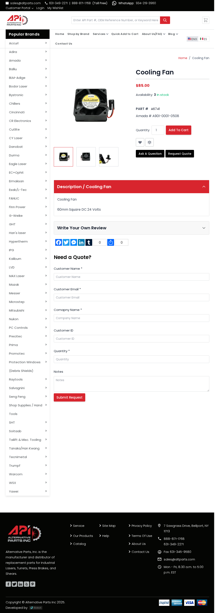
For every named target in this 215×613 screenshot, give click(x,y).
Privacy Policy (142, 525)
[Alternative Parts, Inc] (24, 533)
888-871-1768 (81, 3)
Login (40, 8)
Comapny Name (68, 310)
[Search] (165, 20)
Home (59, 34)
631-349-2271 (58, 3)
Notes (58, 371)
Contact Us (63, 44)
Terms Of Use (142, 536)
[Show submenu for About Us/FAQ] (164, 34)
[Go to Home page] (17, 20)
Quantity (142, 130)
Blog (171, 34)
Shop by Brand (78, 34)
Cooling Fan (200, 58)
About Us (139, 544)
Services (99, 34)
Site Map (109, 525)
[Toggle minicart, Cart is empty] (205, 20)
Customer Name (68, 268)
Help (105, 536)
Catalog (79, 544)
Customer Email (67, 289)
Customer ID (63, 330)
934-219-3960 (146, 3)
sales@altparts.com (25, 3)
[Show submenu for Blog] (177, 34)
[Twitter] (14, 584)
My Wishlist (55, 8)
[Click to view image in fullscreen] (90, 105)
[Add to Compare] (149, 142)
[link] (19, 8)
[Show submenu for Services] (107, 34)
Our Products (83, 536)
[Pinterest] (32, 584)
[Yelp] (26, 584)
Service (78, 525)
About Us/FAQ (152, 34)
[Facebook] (8, 584)
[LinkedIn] (20, 584)
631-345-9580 (177, 552)
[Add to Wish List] (140, 142)
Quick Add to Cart (124, 34)
